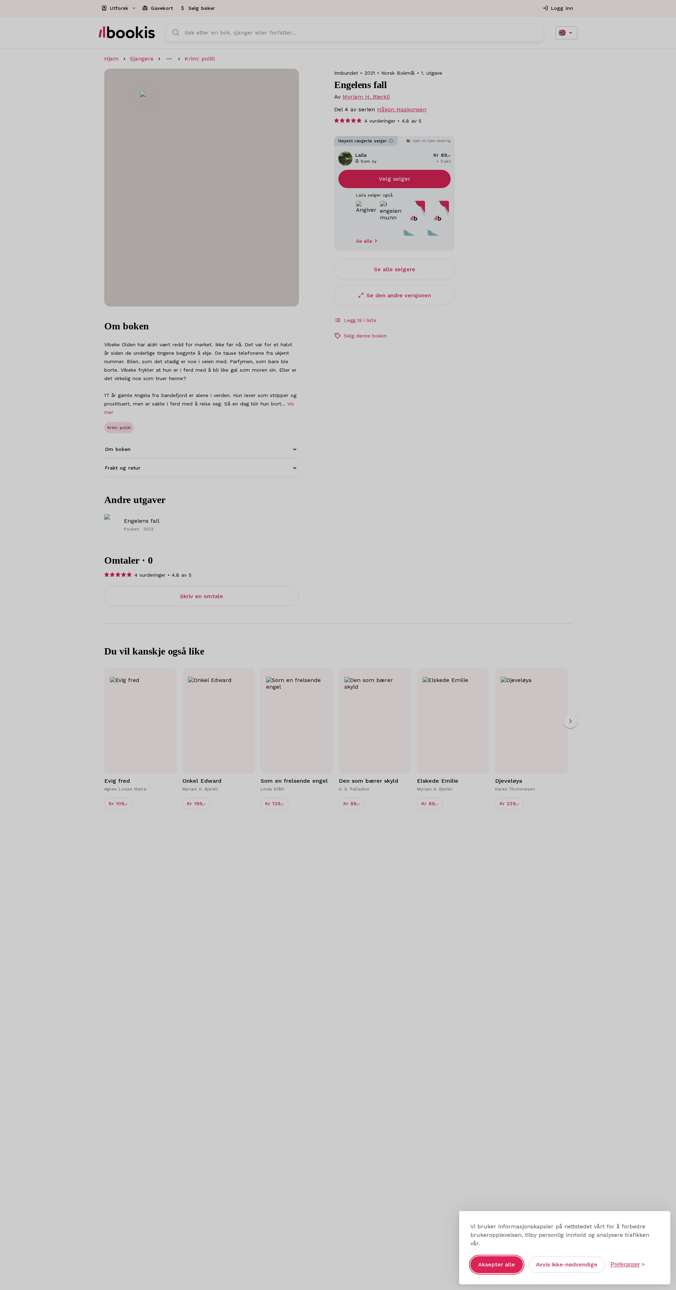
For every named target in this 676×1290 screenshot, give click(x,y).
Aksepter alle (496, 1264)
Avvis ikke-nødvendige (566, 1264)
